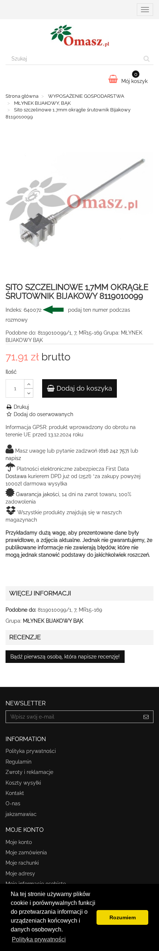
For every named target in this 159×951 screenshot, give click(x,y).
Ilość (11, 372)
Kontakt (15, 793)
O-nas (13, 803)
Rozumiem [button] (122, 917)
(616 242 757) (114, 451)
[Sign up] (146, 716)
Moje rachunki (22, 863)
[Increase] (28, 383)
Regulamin (18, 762)
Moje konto (19, 842)
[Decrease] (28, 393)
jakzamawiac (21, 814)
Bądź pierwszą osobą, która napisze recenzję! (65, 657)
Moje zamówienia (26, 852)
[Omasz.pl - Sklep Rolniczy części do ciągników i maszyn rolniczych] (79, 36)
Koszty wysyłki (23, 783)
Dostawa (16, 476)
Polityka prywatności (31, 751)
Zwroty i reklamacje (29, 772)
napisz (13, 458)
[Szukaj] (146, 58)
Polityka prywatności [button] (39, 939)
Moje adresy (20, 873)
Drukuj (20, 407)
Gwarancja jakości (37, 494)
